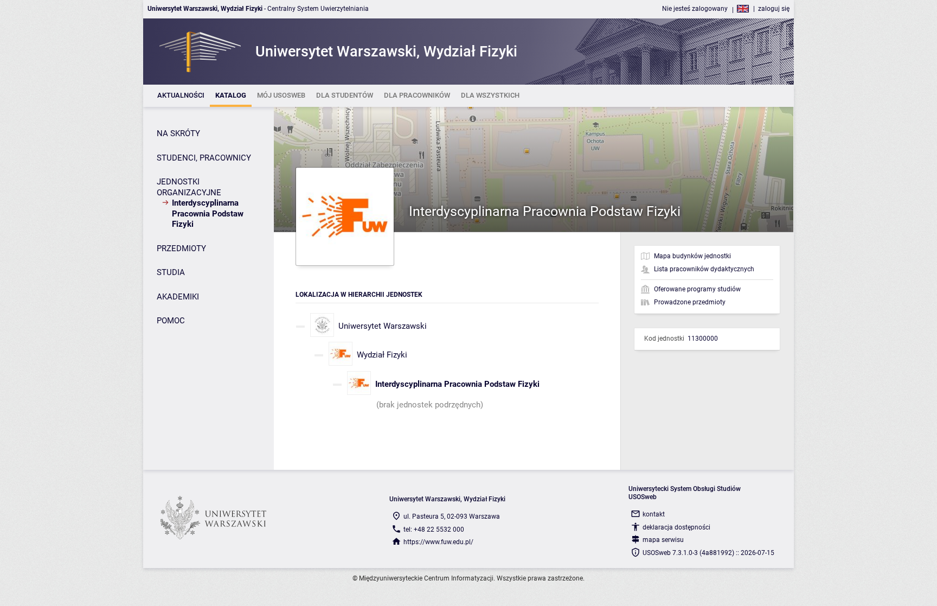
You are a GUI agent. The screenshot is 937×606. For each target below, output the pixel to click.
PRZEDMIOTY (181, 248)
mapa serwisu (663, 540)
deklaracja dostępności (676, 527)
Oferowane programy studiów (697, 289)
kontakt (654, 514)
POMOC (171, 321)
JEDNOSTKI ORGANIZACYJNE (189, 187)
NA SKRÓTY (178, 133)
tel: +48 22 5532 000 (433, 529)
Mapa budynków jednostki (692, 256)
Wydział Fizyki (382, 355)
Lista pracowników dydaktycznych (704, 269)
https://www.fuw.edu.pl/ (438, 542)
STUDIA (171, 272)
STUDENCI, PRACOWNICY (204, 158)
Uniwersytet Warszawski (382, 326)
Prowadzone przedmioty (690, 302)
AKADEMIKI (178, 297)
